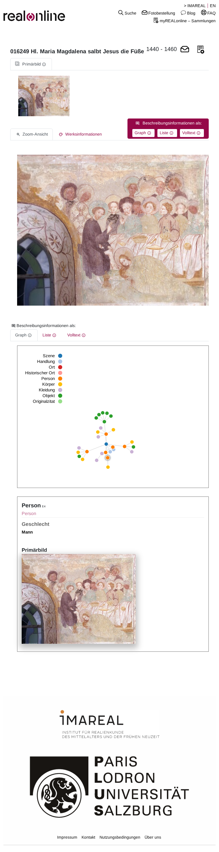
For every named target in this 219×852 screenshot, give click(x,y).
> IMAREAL (195, 5)
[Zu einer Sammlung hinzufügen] (201, 49)
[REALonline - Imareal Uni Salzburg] (36, 13)
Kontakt (88, 837)
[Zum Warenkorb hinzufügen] (185, 49)
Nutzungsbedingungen (120, 837)
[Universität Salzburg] (109, 786)
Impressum (67, 837)
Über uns (153, 837)
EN (213, 5)
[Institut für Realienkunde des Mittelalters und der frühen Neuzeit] (109, 724)
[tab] (31, 64)
